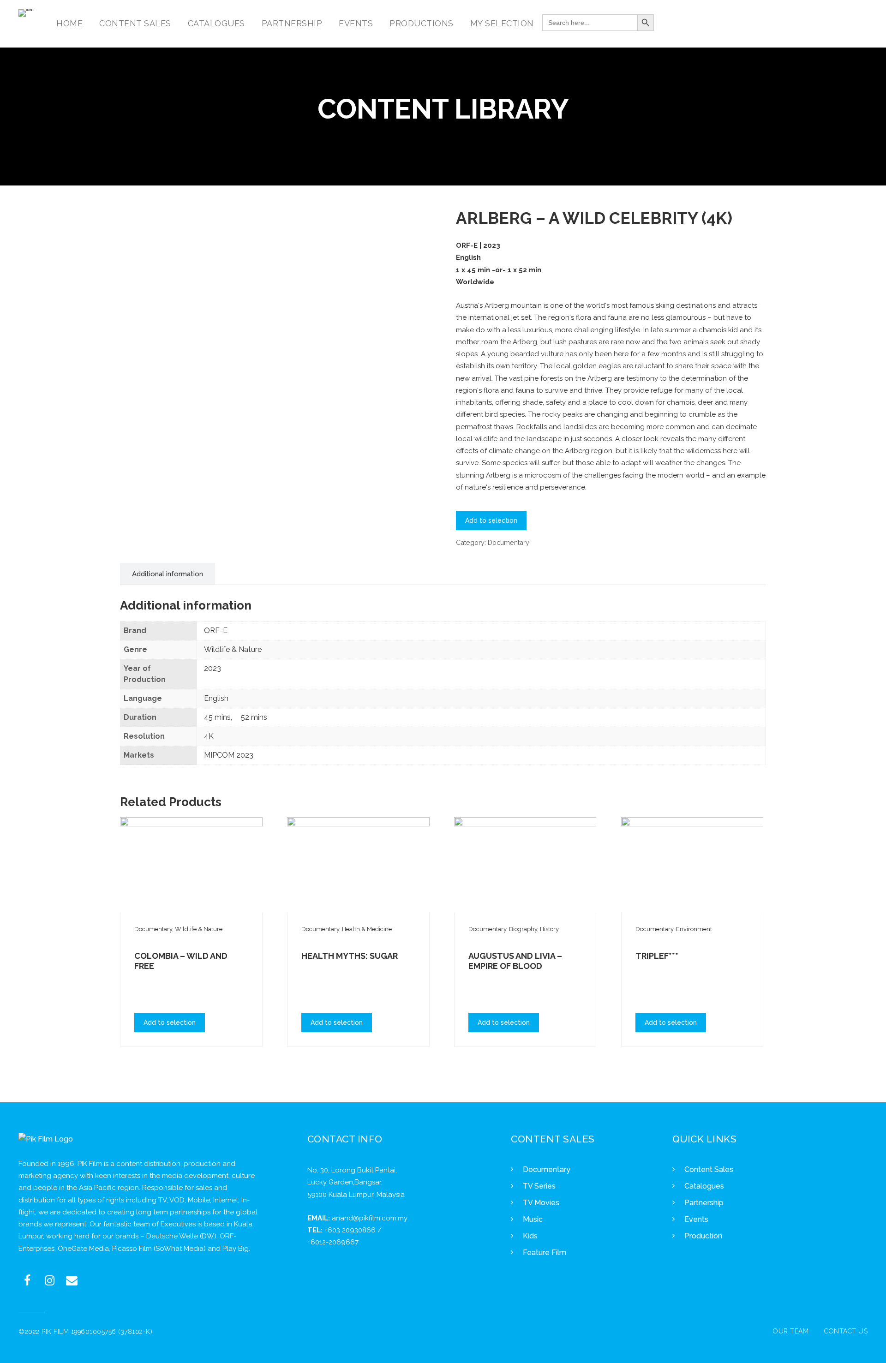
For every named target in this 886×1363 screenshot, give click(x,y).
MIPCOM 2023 (228, 755)
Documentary (508, 542)
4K (209, 736)
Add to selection (491, 520)
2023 (212, 668)
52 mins (254, 717)
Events (696, 1219)
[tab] (167, 574)
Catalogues (704, 1186)
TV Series (539, 1186)
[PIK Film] (26, 13)
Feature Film (544, 1252)
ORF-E (215, 630)
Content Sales (708, 1169)
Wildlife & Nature (233, 649)
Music (533, 1219)
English (216, 698)
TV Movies (541, 1202)
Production (703, 1235)
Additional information (167, 574)
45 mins (217, 717)
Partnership (704, 1202)
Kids (530, 1235)
